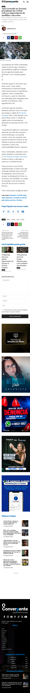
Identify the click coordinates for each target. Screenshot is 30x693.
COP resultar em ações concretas (15, 157)
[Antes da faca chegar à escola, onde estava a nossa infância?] (25, 523)
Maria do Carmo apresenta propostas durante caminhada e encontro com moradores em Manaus (12, 562)
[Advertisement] (15, 584)
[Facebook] (8, 37)
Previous (3, 374)
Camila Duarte (11, 28)
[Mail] (11, 617)
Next (28, 374)
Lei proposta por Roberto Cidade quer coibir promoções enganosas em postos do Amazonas (22, 235)
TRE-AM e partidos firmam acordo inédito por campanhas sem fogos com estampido (12, 532)
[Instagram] (8, 212)
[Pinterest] (16, 37)
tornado (22, 219)
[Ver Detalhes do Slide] (16, 374)
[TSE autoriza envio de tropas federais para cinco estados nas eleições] (22, 250)
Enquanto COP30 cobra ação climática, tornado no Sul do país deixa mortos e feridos (14, 197)
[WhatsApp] (20, 37)
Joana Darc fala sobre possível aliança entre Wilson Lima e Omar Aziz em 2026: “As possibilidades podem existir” (7, 236)
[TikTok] (13, 212)
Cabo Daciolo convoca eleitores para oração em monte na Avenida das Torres (11, 543)
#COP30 (8, 219)
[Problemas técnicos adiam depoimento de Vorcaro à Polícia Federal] (7, 250)
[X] (12, 37)
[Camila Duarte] (4, 29)
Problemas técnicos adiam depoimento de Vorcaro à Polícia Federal (7, 261)
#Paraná (13, 219)
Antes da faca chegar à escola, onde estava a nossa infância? (10, 522)
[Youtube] (23, 212)
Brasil (3, 6)
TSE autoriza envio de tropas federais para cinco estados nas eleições (22, 260)
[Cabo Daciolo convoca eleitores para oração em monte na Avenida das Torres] (25, 543)
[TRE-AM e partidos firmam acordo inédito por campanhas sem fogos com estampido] (25, 532)
